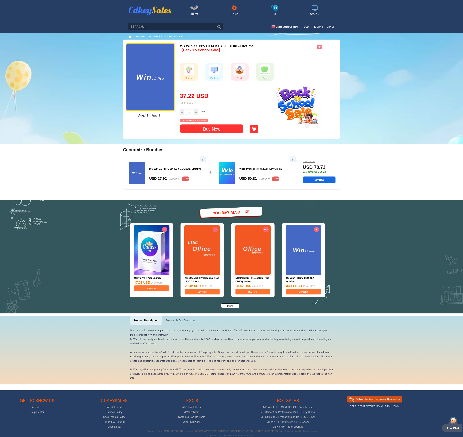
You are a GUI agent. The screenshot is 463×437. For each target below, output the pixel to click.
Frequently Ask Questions (180, 320)
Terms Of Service (114, 407)
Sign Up (331, 26)
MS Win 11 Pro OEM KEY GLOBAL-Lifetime (175, 168)
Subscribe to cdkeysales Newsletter (378, 399)
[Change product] (203, 159)
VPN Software (191, 412)
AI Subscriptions (191, 407)
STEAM (194, 13)
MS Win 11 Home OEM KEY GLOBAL (288, 421)
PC (274, 13)
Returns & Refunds (114, 421)
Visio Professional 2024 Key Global (261, 168)
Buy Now (211, 129)
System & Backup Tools (191, 417)
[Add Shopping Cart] (254, 129)
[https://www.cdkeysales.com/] (150, 6)
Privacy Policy (114, 412)
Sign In (320, 26)
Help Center (37, 412)
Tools (313, 14)
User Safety (114, 426)
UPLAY (234, 13)
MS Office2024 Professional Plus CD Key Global (287, 412)
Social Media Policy (114, 417)
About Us (37, 407)
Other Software (191, 421)
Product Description (146, 320)
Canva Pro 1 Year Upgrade (148, 277)
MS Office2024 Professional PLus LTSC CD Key (288, 417)
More (230, 305)
